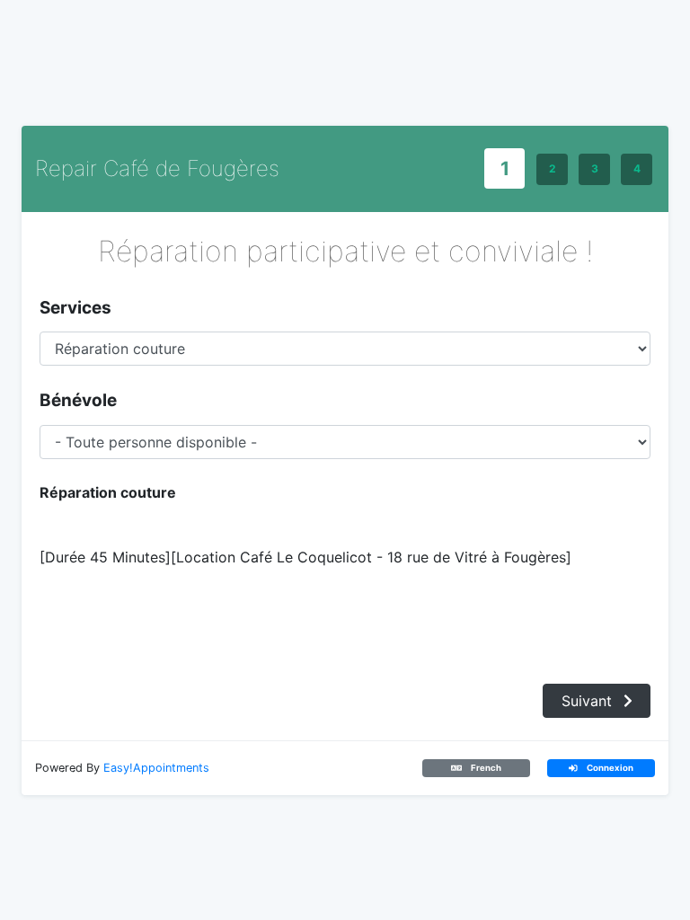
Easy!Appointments (156, 767)
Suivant (589, 701)
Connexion (609, 768)
